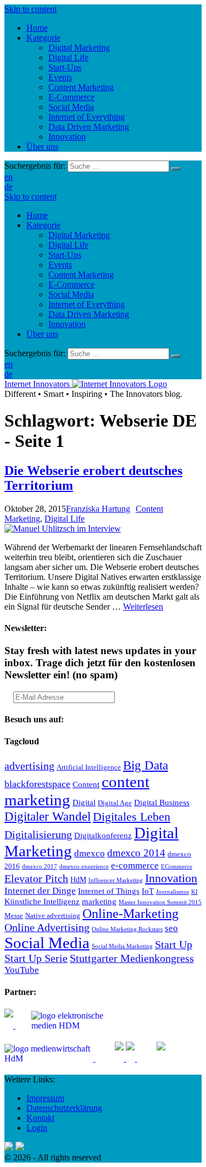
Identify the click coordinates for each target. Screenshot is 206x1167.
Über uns (42, 334)
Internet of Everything (86, 304)
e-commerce (135, 865)
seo (171, 928)
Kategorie (43, 225)
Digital (84, 802)
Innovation (67, 324)
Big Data (145, 765)
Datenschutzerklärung (64, 1108)
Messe (13, 916)
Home (37, 215)
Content (86, 784)
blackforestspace (37, 783)
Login (36, 1127)
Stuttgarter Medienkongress (132, 958)
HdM (78, 880)
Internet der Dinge (40, 891)
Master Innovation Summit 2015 (160, 902)
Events (60, 264)
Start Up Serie (36, 958)
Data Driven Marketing (88, 314)
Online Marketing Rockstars (127, 929)
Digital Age (115, 803)
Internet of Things (109, 890)
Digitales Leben (131, 816)
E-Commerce (71, 284)
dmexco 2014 (136, 853)
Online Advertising (47, 927)
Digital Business (162, 802)
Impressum (45, 1098)
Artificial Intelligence (89, 767)
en (8, 176)
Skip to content (30, 9)
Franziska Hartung (98, 508)
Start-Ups (64, 254)
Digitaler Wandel (47, 816)
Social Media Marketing (122, 946)
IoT (148, 890)
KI (194, 892)
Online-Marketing (130, 913)
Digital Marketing (79, 235)
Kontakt (40, 1117)
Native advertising (52, 916)
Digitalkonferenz (103, 835)
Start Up (173, 944)
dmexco (89, 853)
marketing (99, 901)
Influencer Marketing (115, 880)
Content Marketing (81, 274)
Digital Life (68, 245)
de (8, 186)
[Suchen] (175, 168)
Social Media (71, 294)
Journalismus (172, 892)
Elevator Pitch (36, 878)
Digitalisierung (38, 834)
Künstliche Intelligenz (42, 901)
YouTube (21, 970)
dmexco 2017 (39, 867)
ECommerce (176, 867)
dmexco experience (84, 867)
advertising (29, 766)
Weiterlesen (143, 606)
